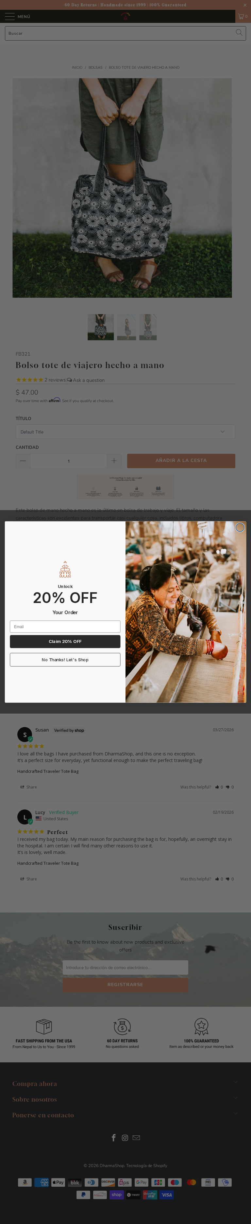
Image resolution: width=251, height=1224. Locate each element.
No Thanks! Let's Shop (65, 660)
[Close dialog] (240, 527)
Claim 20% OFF (65, 641)
